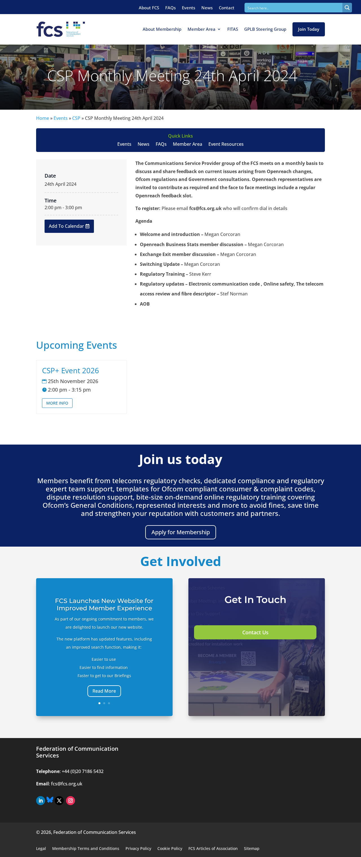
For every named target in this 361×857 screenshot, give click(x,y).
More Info (57, 403)
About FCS (149, 7)
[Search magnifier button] (347, 7)
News (207, 7)
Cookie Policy (169, 849)
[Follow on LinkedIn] (40, 800)
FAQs (170, 7)
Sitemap (251, 849)
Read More (104, 691)
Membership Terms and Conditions (85, 849)
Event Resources (226, 144)
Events (188, 7)
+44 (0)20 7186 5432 (83, 771)
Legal (41, 849)
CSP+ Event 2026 (70, 370)
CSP (76, 118)
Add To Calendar (66, 226)
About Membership (162, 29)
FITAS (232, 29)
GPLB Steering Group (265, 29)
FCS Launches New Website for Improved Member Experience (104, 604)
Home (42, 118)
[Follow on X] (59, 800)
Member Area (201, 29)
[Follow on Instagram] (70, 800)
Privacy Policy (138, 849)
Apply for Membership (180, 532)
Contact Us (255, 632)
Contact (226, 7)
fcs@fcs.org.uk (66, 784)
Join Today (308, 29)
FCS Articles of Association (213, 849)
